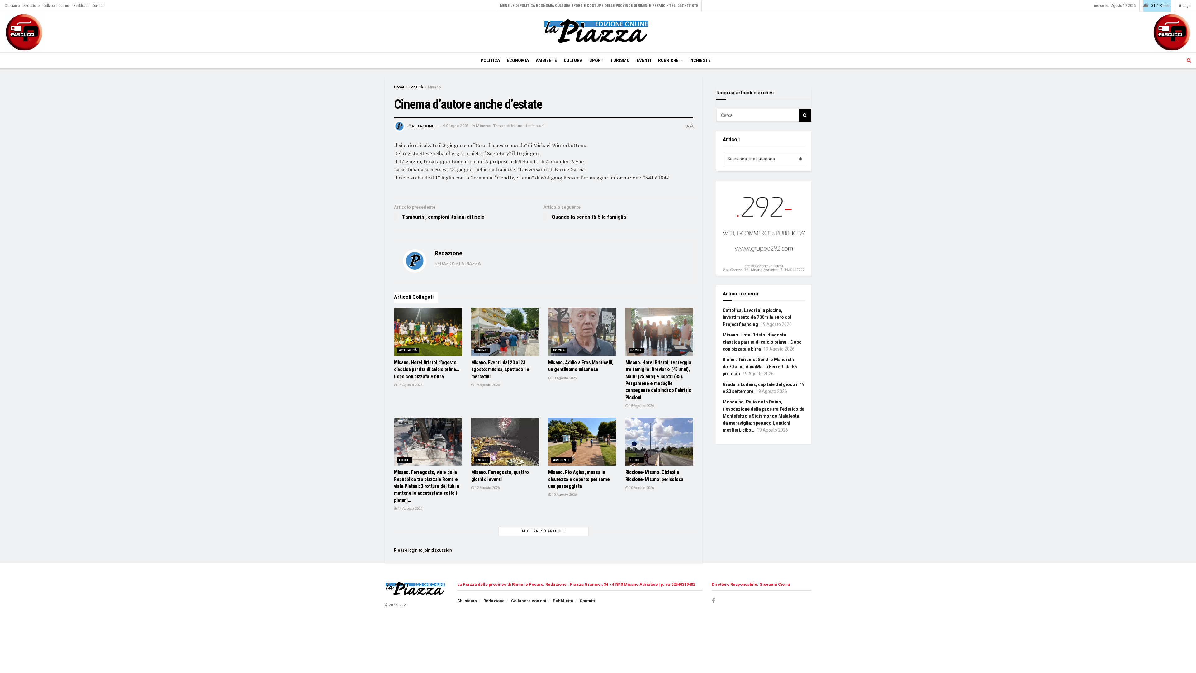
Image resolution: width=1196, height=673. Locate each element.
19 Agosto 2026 (409, 385)
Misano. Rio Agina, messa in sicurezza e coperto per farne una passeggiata (579, 479)
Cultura (573, 60)
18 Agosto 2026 (641, 406)
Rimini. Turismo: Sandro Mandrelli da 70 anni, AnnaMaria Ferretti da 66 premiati (760, 366)
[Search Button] (1189, 60)
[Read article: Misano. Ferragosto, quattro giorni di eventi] (505, 442)
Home (399, 87)
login (413, 550)
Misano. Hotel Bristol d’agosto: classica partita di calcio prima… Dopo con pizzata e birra (426, 369)
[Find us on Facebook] (713, 600)
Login (1186, 5)
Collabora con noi (56, 5)
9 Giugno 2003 (456, 125)
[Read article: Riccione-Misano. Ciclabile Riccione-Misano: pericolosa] (659, 442)
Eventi (644, 60)
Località (416, 87)
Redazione (31, 5)
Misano (434, 87)
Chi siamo (12, 5)
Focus (559, 350)
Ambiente (546, 60)
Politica (490, 60)
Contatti (97, 5)
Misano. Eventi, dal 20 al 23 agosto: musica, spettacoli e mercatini (500, 369)
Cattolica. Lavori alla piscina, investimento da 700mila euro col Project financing (757, 317)
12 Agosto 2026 (487, 488)
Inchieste (700, 60)
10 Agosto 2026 (564, 495)
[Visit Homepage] (598, 32)
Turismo (620, 60)
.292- (402, 605)
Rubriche (668, 60)
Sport (596, 60)
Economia (518, 60)
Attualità (408, 350)
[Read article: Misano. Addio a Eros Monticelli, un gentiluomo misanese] (582, 332)
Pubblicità (81, 5)
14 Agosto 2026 (409, 509)
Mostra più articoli (543, 531)
